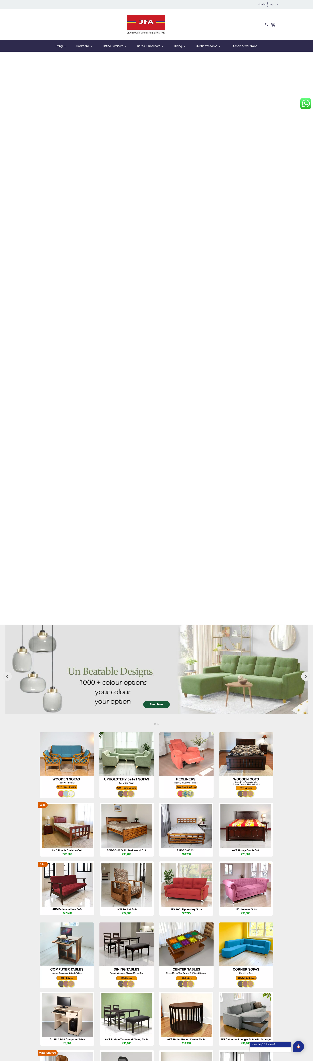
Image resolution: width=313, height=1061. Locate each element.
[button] (156, 704)
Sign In (262, 4)
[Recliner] (186, 735)
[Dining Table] (127, 994)
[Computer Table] (67, 925)
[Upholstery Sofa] (126, 735)
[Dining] (126, 925)
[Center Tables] (186, 925)
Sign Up (273, 4)
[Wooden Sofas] (67, 735)
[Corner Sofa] (246, 925)
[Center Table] (186, 994)
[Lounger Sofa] (246, 994)
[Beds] (246, 735)
